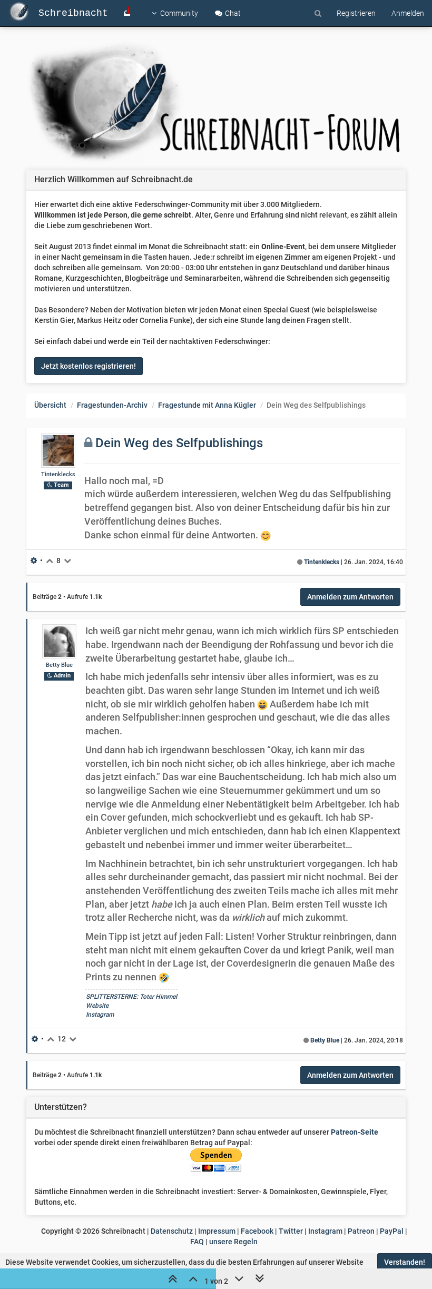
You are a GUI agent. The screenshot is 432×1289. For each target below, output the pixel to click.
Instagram (100, 1014)
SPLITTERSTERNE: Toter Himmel (131, 996)
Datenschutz (172, 1231)
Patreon (361, 1231)
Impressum (216, 1231)
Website (97, 1005)
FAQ (197, 1241)
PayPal (392, 1231)
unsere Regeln (233, 1241)
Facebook (257, 1231)
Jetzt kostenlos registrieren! (88, 366)
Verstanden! (404, 1262)
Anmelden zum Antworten (350, 597)
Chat (232, 13)
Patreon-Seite (354, 1132)
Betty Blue (59, 665)
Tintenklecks (58, 474)
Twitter (291, 1231)
